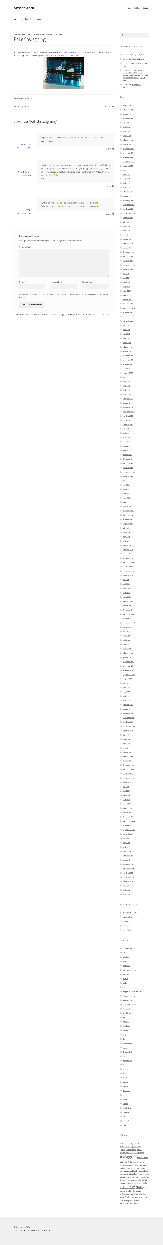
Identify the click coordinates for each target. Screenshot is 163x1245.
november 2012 (128, 411)
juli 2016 (126, 222)
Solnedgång (127, 917)
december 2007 (128, 661)
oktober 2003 (128, 873)
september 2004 (129, 830)
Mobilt (125, 1069)
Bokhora (126, 974)
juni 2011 (126, 485)
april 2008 (126, 644)
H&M (129, 1180)
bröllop (130, 1174)
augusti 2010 (128, 524)
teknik (125, 1104)
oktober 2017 (128, 157)
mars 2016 (127, 239)
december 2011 (128, 459)
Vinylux (136, 1203)
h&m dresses (135, 1180)
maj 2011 (126, 489)
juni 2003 (126, 890)
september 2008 (129, 623)
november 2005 (128, 769)
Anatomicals (124, 1171)
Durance (123, 1177)
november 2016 (128, 205)
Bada (146, 1171)
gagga (28, 209)
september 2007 (129, 674)
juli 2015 (126, 274)
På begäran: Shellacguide (132, 85)
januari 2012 (127, 455)
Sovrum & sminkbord (137, 59)
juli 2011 (126, 480)
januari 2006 (127, 761)
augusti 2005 (128, 782)
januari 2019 (127, 114)
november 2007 (128, 666)
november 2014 (128, 308)
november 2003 (128, 868)
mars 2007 (127, 700)
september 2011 (129, 472)
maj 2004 (126, 843)
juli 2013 (126, 377)
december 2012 (128, 407)
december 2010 (128, 511)
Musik (125, 1078)
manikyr (139, 1191)
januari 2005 (127, 812)
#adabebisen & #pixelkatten (130, 1144)
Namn (22, 282)
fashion (128, 1177)
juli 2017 (126, 170)
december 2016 (128, 200)
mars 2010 (127, 545)
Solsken (135, 1197)
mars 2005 (127, 804)
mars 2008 (127, 649)
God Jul (108, 106)
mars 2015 (127, 291)
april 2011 (126, 493)
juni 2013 (126, 381)
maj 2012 (126, 437)
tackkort (143, 1197)
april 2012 (126, 442)
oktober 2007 (128, 670)
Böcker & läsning (129, 970)
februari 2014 (128, 347)
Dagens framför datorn (132, 991)
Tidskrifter (127, 1108)
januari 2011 (127, 506)
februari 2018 (128, 140)
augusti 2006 (128, 730)
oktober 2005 (128, 774)
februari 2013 (128, 399)
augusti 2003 (128, 881)
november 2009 (128, 562)
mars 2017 (127, 187)
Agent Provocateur (138, 1168)
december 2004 (128, 817)
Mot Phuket (127, 930)
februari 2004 (128, 855)
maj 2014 (126, 334)
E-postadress (57, 282)
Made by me (127, 1060)
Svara (108, 148)
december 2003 (128, 864)
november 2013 (128, 360)
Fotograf (126, 1009)
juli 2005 (126, 786)
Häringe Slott (142, 1183)
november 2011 (128, 463)
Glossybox (123, 1180)
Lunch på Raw (23, 106)
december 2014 (128, 304)
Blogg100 (126, 966)
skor (124, 1095)
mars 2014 (127, 343)
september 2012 (129, 420)
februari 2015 (128, 295)
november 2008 (128, 614)
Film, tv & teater (129, 1004)
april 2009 (126, 593)
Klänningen (127, 1043)
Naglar (125, 1082)
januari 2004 (127, 860)
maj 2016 (126, 230)
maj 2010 (126, 536)
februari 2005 (128, 808)
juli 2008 (126, 631)
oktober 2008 (128, 618)
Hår (124, 1017)
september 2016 (129, 213)
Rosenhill (126, 1091)
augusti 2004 (128, 834)
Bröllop (137, 8)
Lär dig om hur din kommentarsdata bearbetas (88, 314)
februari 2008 (128, 653)
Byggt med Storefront (40, 1230)
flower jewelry (144, 1177)
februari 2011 (128, 502)
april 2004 (126, 847)
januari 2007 (127, 709)
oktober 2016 (128, 209)
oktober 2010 (128, 519)
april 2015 (126, 286)
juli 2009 (126, 580)
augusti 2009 (128, 575)
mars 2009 (127, 597)
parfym (130, 1194)
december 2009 (128, 558)
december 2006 (128, 713)
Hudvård (126, 1022)
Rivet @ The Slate (130, 913)
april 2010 (126, 541)
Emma (125, 63)
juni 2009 (126, 584)
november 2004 (128, 821)
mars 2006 (127, 752)
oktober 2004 (128, 825)
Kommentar (25, 247)
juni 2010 (126, 532)
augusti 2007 (128, 679)
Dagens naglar (128, 1000)
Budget (125, 983)
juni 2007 (126, 687)
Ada (124, 953)
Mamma (126, 1065)
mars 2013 (127, 394)
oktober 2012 (128, 416)
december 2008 (128, 610)
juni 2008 (126, 636)
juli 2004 (126, 838)
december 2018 (128, 118)
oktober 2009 (128, 567)
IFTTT (124, 1187)
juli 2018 (126, 123)
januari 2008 (127, 657)
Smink (125, 1099)
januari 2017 (127, 196)
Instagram (135, 1187)
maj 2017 (126, 179)
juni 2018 (126, 127)
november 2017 (128, 153)
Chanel (136, 1174)
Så (139, 1197)
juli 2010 (126, 528)
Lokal (125, 1056)
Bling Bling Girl (24, 172)
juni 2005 (126, 791)
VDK (124, 1125)
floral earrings (135, 1177)
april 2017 (126, 183)
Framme (126, 926)
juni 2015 (126, 278)
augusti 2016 (128, 218)
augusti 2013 (128, 373)
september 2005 (129, 778)
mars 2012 (127, 446)
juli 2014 (126, 325)
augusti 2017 (128, 166)
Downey (146, 1174)
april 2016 (126, 235)
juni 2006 (126, 739)
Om (129, 8)
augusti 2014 (128, 321)
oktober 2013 (128, 364)
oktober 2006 (128, 722)
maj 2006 (126, 743)
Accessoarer (127, 948)
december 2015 (128, 252)
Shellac (128, 1197)
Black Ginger (128, 921)
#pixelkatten (142, 1158)
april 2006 (126, 748)
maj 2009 (126, 588)
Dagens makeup (129, 996)
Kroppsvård (127, 1052)
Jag (124, 1035)
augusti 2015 (128, 269)
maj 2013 (126, 386)
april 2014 (126, 338)
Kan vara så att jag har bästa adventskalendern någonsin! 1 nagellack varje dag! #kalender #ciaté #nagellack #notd (136, 75)
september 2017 (129, 161)
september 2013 (129, 368)
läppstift (132, 1191)
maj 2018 (126, 131)
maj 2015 (126, 282)
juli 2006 (126, 735)
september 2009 (129, 571)
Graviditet (127, 1013)
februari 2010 (128, 549)
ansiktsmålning (135, 1171)
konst (125, 1047)
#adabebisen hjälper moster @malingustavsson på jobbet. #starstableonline (131, 1150)
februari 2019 (128, 110)
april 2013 (126, 390)
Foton (145, 8)
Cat (124, 987)
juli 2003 (126, 886)
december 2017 (128, 149)
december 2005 (128, 765)
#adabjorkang (139, 1153)
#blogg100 (128, 1157)
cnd (140, 1174)
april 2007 (126, 696)
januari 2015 (127, 299)
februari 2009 (128, 601)
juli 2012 (126, 429)
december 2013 (128, 355)
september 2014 (129, 317)
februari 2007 (128, 705)
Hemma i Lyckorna (126, 1183)
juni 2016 (126, 226)
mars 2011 (127, 498)
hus (135, 1183)
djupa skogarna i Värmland (68, 52)
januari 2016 (127, 248)
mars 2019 (127, 105)
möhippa (123, 1194)
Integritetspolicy (21, 1230)
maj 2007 (126, 692)
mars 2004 (127, 851)
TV (124, 1116)
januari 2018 (127, 144)
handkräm (143, 1180)
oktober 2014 (128, 312)
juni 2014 (126, 330)
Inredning (126, 1026)
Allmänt (126, 957)
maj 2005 (126, 795)
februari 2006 (128, 756)
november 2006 (128, 718)
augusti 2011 (128, 476)
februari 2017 (128, 192)
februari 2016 (128, 243)
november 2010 (128, 515)
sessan (45, 34)
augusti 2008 (128, 627)
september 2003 (129, 877)
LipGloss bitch (25, 144)
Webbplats (87, 282)
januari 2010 (127, 554)
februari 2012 (128, 450)
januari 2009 (127, 605)
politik (125, 1086)
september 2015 (129, 265)
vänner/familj (26, 98)
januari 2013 (127, 403)
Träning (126, 1112)
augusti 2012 (128, 424)
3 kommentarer (56, 34)
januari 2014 (127, 351)
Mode (125, 1073)
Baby (125, 961)
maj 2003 (126, 894)
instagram (127, 1030)
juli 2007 (126, 683)
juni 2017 (126, 174)
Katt (124, 1039)
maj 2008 (126, 640)
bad (142, 1171)
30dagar (124, 1162)
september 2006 (129, 726)
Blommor (123, 1174)
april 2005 (126, 799)
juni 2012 (126, 433)
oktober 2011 (128, 468)
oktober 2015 (128, 261)
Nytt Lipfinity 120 (137, 55)
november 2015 (128, 256)
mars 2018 (127, 136)
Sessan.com (24, 7)
